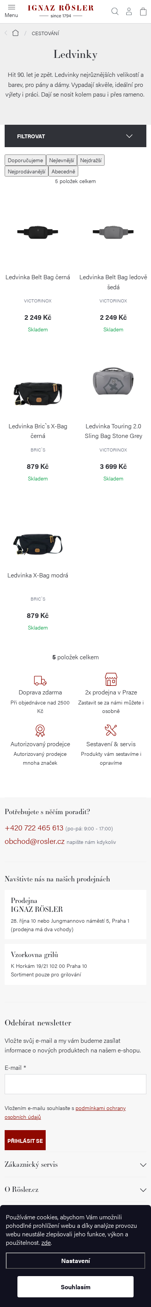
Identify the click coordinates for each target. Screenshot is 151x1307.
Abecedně (63, 171)
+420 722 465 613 (59, 827)
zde (46, 1242)
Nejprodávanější (26, 171)
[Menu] (12, 11)
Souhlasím (76, 1286)
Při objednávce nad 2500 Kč (40, 701)
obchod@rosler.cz (60, 841)
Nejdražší (90, 160)
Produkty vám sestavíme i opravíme (111, 752)
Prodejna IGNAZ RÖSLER (37, 905)
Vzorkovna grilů (34, 954)
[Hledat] (115, 11)
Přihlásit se (25, 1140)
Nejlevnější (61, 160)
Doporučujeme (25, 160)
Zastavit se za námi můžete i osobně (111, 701)
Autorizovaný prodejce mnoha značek (40, 752)
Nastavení (75, 1260)
